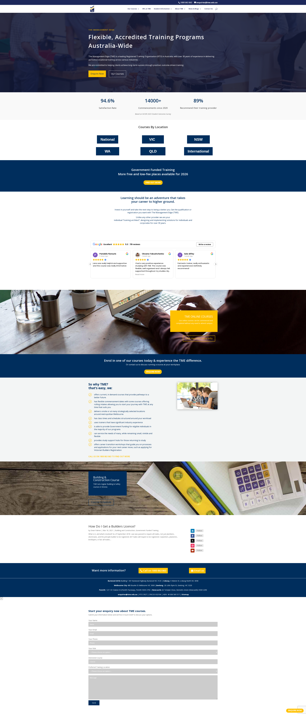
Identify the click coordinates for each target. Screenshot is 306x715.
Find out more (153, 182)
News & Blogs (194, 9)
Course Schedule (101, 502)
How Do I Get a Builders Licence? (111, 526)
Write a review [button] (205, 244)
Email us (199, 570)
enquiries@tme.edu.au (127, 594)
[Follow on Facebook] (192, 536)
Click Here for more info (199, 338)
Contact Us (208, 9)
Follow (199, 530)
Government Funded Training (147, 530)
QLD (153, 151)
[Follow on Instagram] (192, 546)
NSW (198, 139)
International (198, 151)
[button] (215, 264)
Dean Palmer (96, 530)
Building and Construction (125, 530)
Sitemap (185, 594)
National (108, 139)
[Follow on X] (192, 541)
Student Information (162, 9)
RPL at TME (146, 9)
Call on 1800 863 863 (154, 570)
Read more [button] (97, 274)
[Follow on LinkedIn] (192, 531)
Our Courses (132, 9)
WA (107, 151)
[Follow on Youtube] (192, 550)
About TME (179, 9)
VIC (152, 139)
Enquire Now (97, 73)
